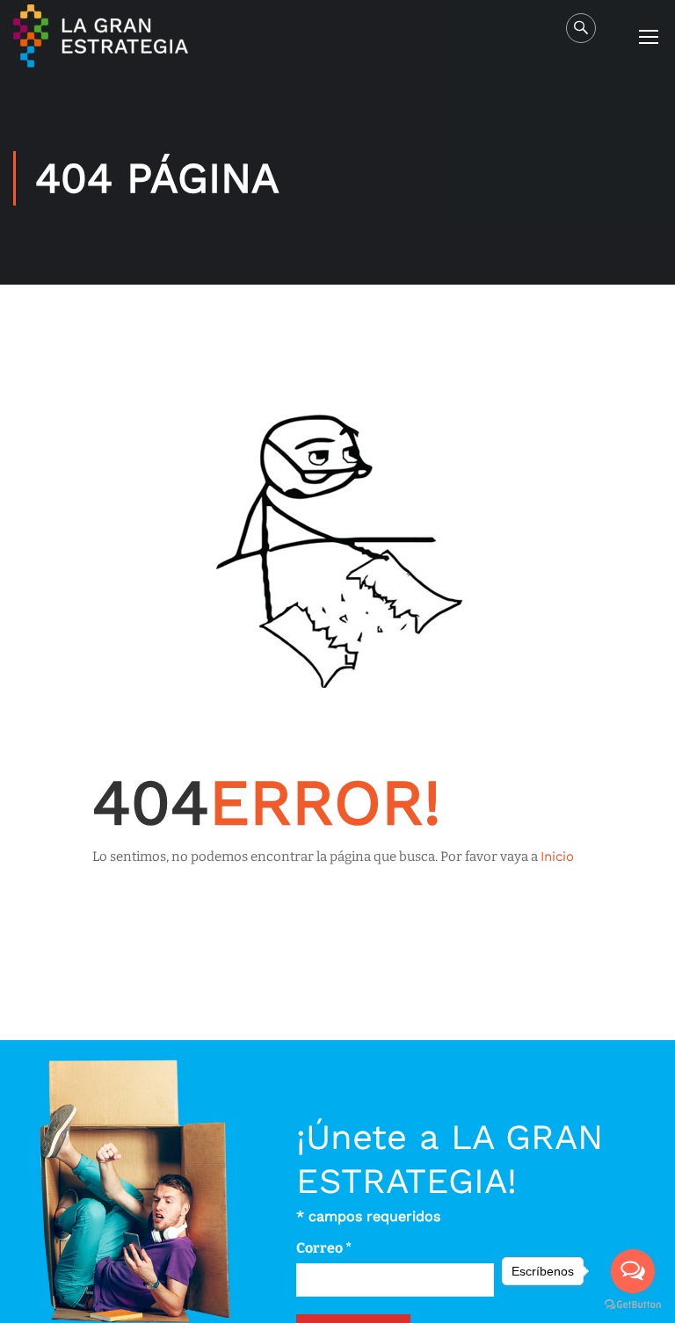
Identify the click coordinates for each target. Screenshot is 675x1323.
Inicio (557, 856)
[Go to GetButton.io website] (633, 1305)
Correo (324, 1248)
